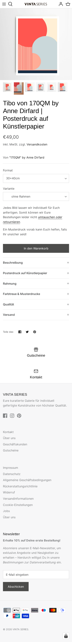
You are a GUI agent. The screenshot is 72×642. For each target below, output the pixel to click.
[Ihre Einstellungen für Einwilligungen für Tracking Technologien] (66, 636)
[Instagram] (12, 416)
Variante (8, 188)
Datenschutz (11, 474)
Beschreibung (13, 262)
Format (8, 170)
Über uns (9, 438)
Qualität (8, 304)
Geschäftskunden (15, 444)
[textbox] (20, 196)
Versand (9, 314)
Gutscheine (10, 450)
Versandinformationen (18, 498)
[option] (36, 44)
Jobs (6, 511)
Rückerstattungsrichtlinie (20, 486)
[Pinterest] (19, 416)
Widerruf (9, 492)
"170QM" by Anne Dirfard (26, 157)
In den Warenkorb (36, 248)
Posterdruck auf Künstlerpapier (25, 273)
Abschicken (16, 586)
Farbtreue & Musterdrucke (21, 294)
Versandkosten (37, 144)
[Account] (60, 4)
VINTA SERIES (20, 629)
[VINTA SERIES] (36, 4)
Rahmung (9, 283)
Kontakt (8, 432)
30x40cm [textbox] (13, 178)
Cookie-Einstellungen (18, 505)
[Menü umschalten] (4, 4)
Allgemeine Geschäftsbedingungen (27, 480)
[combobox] (36, 178)
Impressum (10, 467)
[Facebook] (5, 416)
